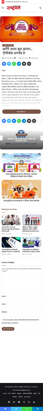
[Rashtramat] (13, 7)
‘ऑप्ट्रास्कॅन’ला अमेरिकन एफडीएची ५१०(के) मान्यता (31, 251)
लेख (39, 393)
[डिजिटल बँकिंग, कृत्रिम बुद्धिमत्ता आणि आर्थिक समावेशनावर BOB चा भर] (31, 219)
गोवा (9, 393)
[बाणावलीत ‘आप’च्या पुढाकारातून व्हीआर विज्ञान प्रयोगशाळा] (11, 219)
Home (5, 393)
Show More (21, 112)
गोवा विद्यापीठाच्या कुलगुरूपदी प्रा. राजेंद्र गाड (16, 2)
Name (4, 296)
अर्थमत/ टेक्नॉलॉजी (8, 45)
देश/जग (14, 393)
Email (4, 304)
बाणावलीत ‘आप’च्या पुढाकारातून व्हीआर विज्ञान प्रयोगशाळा (11, 229)
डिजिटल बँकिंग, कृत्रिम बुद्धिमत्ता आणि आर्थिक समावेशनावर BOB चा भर (30, 229)
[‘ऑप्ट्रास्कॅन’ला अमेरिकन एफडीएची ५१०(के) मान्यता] (31, 242)
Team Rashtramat (9, 58)
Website (4, 312)
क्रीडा (35, 393)
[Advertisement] (21, 356)
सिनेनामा (15, 397)
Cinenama (27, 397)
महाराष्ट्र (19, 393)
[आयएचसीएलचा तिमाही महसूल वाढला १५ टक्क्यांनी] (11, 242)
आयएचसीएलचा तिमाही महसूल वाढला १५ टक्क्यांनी (11, 251)
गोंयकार (20, 397)
